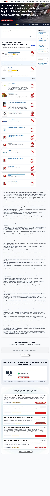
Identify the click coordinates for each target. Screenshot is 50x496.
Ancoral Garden (11, 83)
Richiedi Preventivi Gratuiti (40, 402)
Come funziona (11, 1)
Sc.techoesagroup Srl (12, 181)
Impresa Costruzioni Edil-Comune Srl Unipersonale (16, 136)
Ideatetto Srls (11, 93)
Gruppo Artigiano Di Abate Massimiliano (17, 102)
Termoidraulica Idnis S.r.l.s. (14, 52)
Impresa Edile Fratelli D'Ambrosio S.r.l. (16, 127)
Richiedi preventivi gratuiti (7, 20)
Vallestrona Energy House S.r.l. (15, 112)
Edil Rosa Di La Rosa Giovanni (14, 119)
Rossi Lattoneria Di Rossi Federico (15, 158)
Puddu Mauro (11, 166)
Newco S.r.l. (10, 67)
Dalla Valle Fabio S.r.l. (12, 150)
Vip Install (10, 143)
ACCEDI (37, 1)
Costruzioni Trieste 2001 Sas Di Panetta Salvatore (16, 174)
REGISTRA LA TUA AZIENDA (44, 1)
